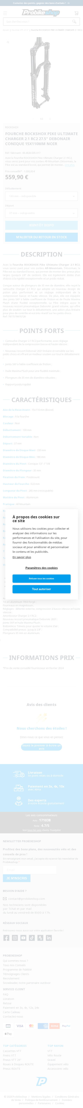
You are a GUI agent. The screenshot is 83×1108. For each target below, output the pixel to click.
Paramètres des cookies (41, 567)
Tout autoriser (41, 589)
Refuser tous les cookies (41, 578)
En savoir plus (22, 557)
